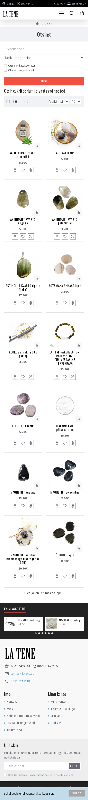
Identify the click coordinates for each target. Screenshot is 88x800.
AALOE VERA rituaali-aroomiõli (22, 154)
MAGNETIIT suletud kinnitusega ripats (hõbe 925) (22, 558)
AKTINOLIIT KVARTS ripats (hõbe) (23, 287)
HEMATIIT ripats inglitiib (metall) (30, 620)
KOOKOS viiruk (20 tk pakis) (23, 354)
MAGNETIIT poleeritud (64, 492)
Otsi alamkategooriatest (22, 65)
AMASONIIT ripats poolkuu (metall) (70, 620)
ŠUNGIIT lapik (65, 555)
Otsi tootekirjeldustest (21, 70)
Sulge (76, 793)
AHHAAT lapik (65, 153)
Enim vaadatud (15, 609)
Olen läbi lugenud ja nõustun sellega (40, 774)
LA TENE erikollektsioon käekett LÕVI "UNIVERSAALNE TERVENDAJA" (65, 357)
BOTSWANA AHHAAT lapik (65, 285)
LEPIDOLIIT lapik (23, 426)
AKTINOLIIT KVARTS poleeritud (65, 221)
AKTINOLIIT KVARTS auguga (23, 221)
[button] (36, 633)
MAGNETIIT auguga (23, 492)
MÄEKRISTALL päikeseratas (65, 427)
